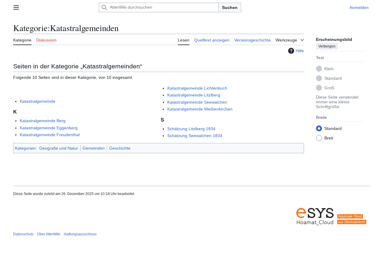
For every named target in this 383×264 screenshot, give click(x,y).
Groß (329, 87)
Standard (333, 78)
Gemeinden (94, 148)
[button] (16, 7)
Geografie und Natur (58, 148)
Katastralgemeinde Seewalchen (197, 102)
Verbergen (326, 46)
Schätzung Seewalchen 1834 (194, 135)
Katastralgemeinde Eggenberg (48, 127)
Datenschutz (23, 234)
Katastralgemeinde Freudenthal (50, 134)
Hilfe (300, 50)
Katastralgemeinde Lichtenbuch (197, 88)
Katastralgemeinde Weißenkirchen (199, 109)
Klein (329, 68)
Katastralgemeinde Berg (43, 120)
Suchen (230, 7)
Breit (328, 138)
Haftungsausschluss (80, 234)
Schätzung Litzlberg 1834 (191, 128)
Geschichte (119, 148)
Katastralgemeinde (37, 101)
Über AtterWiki (48, 234)
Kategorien (25, 148)
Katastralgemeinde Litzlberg (193, 95)
